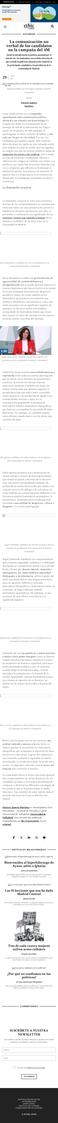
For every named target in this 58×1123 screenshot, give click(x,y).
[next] (54, 2)
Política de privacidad (35, 1067)
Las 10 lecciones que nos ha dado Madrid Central (29, 892)
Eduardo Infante (24, 2)
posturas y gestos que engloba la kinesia (24, 217)
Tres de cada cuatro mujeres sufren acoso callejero (29, 947)
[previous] (16, 2)
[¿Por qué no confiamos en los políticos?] (29, 968)
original (7, 824)
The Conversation (30, 821)
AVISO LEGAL (29, 1104)
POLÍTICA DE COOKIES (29, 1106)
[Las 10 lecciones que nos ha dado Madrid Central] (29, 885)
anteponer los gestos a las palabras (21, 154)
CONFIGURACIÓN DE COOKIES (29, 1108)
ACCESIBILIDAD (29, 1102)
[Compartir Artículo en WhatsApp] (36, 837)
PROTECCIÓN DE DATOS (29, 1099)
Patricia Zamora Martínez (16, 807)
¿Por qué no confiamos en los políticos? (29, 976)
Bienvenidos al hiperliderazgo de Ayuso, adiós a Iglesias (29, 864)
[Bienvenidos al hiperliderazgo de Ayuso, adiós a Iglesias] (29, 857)
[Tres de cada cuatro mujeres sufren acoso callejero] (29, 926)
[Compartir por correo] (44, 837)
